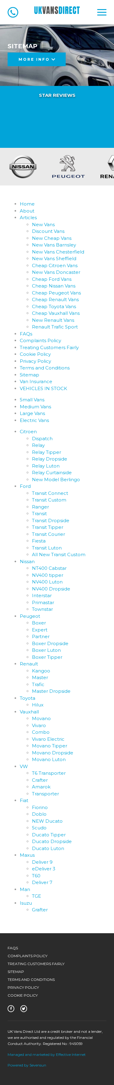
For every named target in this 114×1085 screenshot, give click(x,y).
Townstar (42, 609)
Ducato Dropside (52, 841)
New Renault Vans (53, 320)
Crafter (40, 780)
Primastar (43, 602)
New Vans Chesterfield (58, 252)
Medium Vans (35, 407)
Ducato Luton (48, 848)
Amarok (41, 787)
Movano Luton (49, 759)
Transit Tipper (47, 527)
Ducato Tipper (49, 835)
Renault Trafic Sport (55, 327)
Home (27, 204)
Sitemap (29, 375)
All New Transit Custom (58, 554)
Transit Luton (47, 548)
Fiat (24, 800)
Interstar (42, 595)
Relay (38, 445)
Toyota (27, 698)
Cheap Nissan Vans (53, 286)
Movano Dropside (52, 753)
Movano (41, 718)
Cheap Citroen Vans (55, 265)
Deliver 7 (42, 882)
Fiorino (40, 807)
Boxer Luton (46, 650)
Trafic (38, 684)
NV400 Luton (47, 582)
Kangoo (41, 671)
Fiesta (39, 541)
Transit (39, 513)
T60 (36, 876)
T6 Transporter (49, 773)
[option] (43, 166)
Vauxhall (29, 712)
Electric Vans (34, 420)
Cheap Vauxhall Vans (56, 313)
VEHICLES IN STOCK (43, 388)
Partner (41, 636)
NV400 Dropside (51, 589)
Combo (41, 732)
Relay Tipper (46, 452)
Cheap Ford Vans (51, 279)
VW (24, 766)
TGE (36, 896)
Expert (39, 630)
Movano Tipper (49, 746)
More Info (35, 59)
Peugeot (30, 616)
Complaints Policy (40, 340)
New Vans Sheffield (54, 258)
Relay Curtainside (52, 472)
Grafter (40, 910)
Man (25, 889)
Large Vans (32, 413)
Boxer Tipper (47, 657)
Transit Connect (50, 493)
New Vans (43, 224)
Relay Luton (46, 466)
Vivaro (39, 725)
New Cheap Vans (51, 238)
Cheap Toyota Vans (54, 306)
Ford (25, 486)
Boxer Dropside (50, 643)
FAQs (26, 334)
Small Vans (32, 400)
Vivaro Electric (48, 739)
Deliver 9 (42, 862)
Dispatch (42, 438)
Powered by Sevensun (27, 1065)
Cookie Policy (35, 354)
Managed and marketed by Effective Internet (47, 1054)
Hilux (37, 705)
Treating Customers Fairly (49, 347)
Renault (29, 664)
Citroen (28, 431)
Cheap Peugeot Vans (56, 293)
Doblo (39, 814)
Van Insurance (36, 381)
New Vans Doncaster (56, 272)
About (27, 211)
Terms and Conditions (45, 368)
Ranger (40, 507)
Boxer (39, 623)
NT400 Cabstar (49, 568)
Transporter (45, 794)
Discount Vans (48, 231)
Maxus (27, 855)
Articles (28, 217)
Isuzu (26, 903)
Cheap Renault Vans (55, 299)
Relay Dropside (49, 459)
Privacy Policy (35, 361)
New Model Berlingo (56, 479)
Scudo (39, 828)
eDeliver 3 (43, 869)
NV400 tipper (47, 575)
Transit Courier (48, 534)
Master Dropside (51, 691)
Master (40, 677)
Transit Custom (49, 500)
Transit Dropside (50, 520)
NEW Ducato (47, 821)
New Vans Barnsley (54, 245)
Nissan (27, 561)
